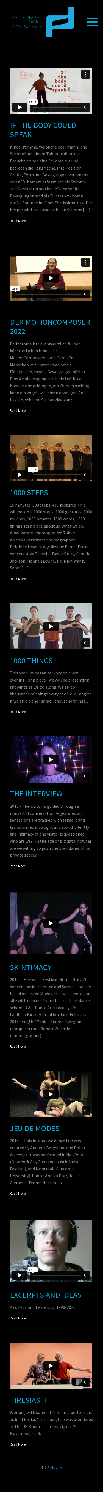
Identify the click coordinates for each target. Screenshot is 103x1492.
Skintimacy (30, 967)
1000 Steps (29, 492)
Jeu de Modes (34, 1128)
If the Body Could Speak (43, 129)
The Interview (36, 793)
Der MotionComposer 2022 (50, 326)
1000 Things (31, 660)
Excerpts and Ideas (46, 1295)
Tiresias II (28, 1400)
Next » (56, 1467)
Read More (18, 220)
